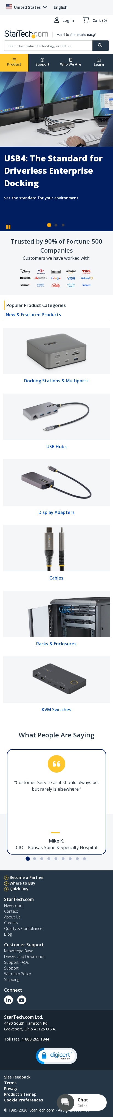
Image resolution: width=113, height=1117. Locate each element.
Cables (56, 578)
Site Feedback (17, 1077)
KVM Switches (56, 710)
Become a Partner (27, 877)
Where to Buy (22, 883)
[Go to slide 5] (56, 859)
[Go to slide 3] (63, 225)
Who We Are (70, 64)
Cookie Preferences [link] (23, 1100)
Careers (11, 922)
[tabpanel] (56, 522)
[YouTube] (21, 999)
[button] (56, 1056)
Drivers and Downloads (24, 956)
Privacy (11, 1088)
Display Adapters (56, 512)
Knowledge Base (18, 950)
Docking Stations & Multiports (56, 381)
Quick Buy (19, 888)
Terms (10, 1082)
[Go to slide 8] (77, 859)
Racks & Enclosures (56, 644)
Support (42, 64)
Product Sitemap (20, 1094)
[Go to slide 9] (84, 859)
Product (14, 64)
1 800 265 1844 (35, 1039)
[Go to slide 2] (56, 225)
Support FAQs (16, 962)
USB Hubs (56, 447)
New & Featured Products (33, 315)
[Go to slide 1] (49, 225)
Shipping (11, 979)
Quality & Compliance (23, 928)
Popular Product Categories (36, 305)
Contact (11, 911)
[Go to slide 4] (49, 859)
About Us (12, 917)
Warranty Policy (17, 973)
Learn (99, 64)
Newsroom (14, 905)
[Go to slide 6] (63, 859)
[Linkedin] (8, 999)
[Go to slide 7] (70, 859)
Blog (8, 934)
